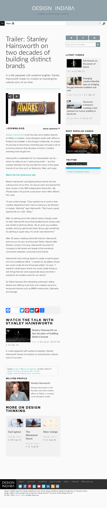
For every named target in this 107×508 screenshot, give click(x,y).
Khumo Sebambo (30, 369)
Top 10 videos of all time (77, 151)
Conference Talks (26, 371)
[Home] (53, 9)
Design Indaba (20, 495)
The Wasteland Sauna (31, 435)
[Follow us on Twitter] (71, 37)
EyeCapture (14, 431)
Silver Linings (50, 431)
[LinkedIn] (32, 310)
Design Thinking (13, 371)
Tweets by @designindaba (78, 171)
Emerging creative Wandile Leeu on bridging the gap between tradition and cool (83, 84)
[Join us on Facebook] (82, 37)
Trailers (37, 371)
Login (66, 481)
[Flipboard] (37, 310)
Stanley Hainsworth (40, 383)
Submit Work (55, 481)
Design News (15, 436)
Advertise (42, 481)
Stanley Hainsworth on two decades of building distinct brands (45, 333)
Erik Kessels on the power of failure (90, 63)
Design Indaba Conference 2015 (19, 373)
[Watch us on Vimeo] (43, 486)
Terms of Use (87, 481)
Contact (31, 481)
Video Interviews (75, 95)
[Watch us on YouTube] (39, 486)
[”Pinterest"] (94, 37)
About (22, 481)
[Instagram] (34, 486)
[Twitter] (22, 310)
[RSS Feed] (53, 486)
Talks (34, 341)
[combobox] (83, 23)
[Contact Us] (57, 486)
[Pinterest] (27, 310)
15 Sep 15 (16, 369)
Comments (36, 373)
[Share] (42, 310)
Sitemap (75, 481)
